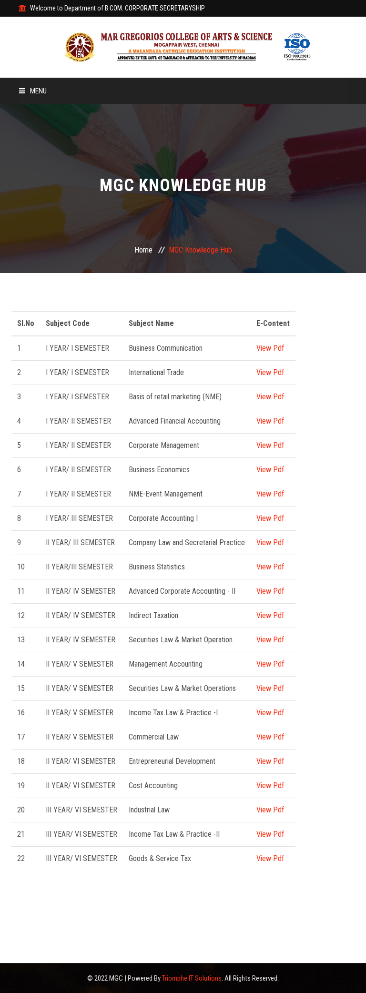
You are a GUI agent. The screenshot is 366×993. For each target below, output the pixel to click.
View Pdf (270, 348)
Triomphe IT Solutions (192, 978)
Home (143, 249)
